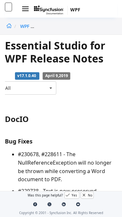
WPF (24, 26)
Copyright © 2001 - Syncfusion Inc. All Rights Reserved (61, 212)
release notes (53, 26)
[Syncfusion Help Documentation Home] (50, 10)
